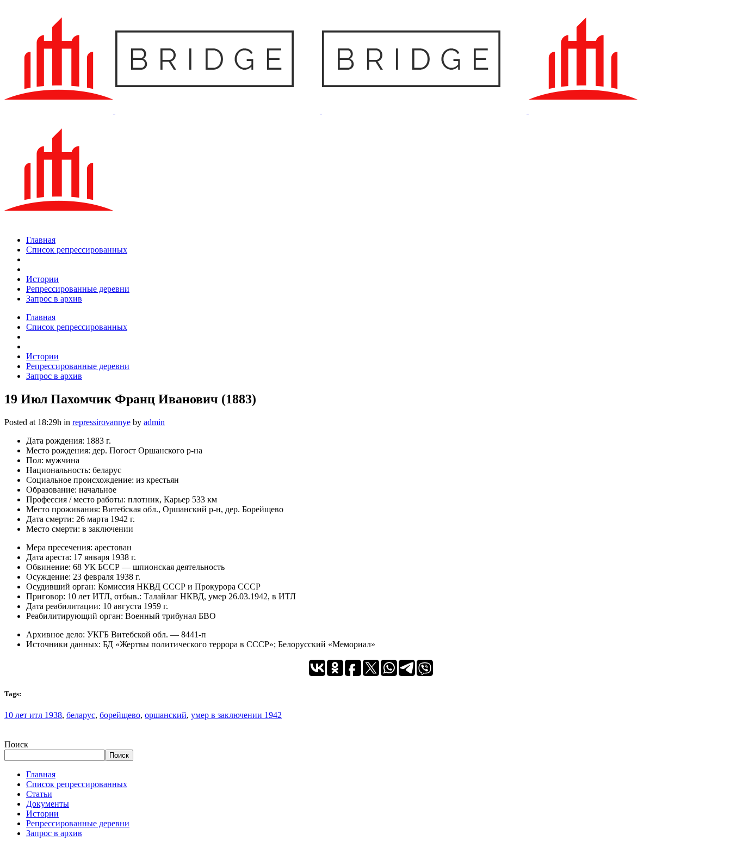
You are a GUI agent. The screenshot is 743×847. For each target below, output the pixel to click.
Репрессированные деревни (77, 823)
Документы (47, 803)
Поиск (16, 744)
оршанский (166, 715)
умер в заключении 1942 (236, 715)
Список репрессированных (76, 784)
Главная (40, 774)
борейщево (120, 715)
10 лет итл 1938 (33, 715)
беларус (80, 715)
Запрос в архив (54, 833)
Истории (42, 813)
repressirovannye (101, 422)
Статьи (39, 794)
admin (154, 422)
